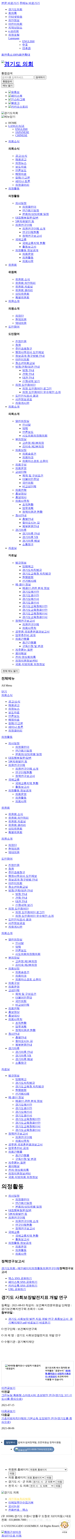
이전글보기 (8, 1388)
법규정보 (21, 562)
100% (16, 54)
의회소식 (14, 141)
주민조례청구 (23, 348)
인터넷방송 (15, 16)
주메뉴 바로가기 (30, 3)
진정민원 (21, 341)
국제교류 (21, 239)
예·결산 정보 (23, 584)
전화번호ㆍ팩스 (18, 1509)
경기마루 (21, 529)
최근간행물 (29, 642)
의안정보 (14, 20)
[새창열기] (14, 92)
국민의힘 (27, 482)
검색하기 (40, 77)
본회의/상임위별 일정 (35, 214)
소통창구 (27, 544)
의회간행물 (22, 638)
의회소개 (14, 406)
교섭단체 (21, 471)
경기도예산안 (30, 591)
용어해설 (21, 653)
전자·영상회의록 (25, 657)
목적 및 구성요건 (32, 475)
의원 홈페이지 (17, 1477)
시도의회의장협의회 (34, 435)
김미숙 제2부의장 (33, 446)
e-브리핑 (13, 31)
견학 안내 (28, 373)
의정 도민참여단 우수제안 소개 (41, 392)
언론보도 (21, 170)
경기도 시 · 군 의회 (20, 1481)
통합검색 (7, 73)
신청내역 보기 (31, 381)
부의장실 (21, 439)
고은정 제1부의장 (33, 442)
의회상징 (21, 450)
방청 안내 (28, 370)
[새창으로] (15, 95)
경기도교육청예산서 (34, 613)
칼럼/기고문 (22, 177)
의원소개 (14, 301)
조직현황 (27, 504)
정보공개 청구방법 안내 (30, 355)
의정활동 (14, 188)
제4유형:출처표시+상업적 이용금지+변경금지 (58, 1373)
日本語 (26, 48)
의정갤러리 (22, 184)
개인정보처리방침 (19, 1498)
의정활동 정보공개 (26, 250)
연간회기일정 (30, 210)
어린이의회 (15, 23)
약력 (25, 428)
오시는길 (14, 1506)
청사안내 (21, 515)
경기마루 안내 (31, 533)
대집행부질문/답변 (26, 217)
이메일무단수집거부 (20, 1502)
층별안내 (27, 519)
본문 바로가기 (10, 3)
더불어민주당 (30, 479)
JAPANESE (22, 132)
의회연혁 (21, 490)
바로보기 (33, 1322)
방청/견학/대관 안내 (27, 366)
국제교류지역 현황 (33, 243)
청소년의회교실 (25, 363)
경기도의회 (15, 9)
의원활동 (27, 257)
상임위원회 (22, 293)
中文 (25, 44)
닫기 (4, 691)
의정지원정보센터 (26, 660)
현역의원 (21, 319)
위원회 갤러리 (24, 290)
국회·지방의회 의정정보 (30, 664)
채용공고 (21, 159)
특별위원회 (22, 297)
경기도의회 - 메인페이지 (16, 1268)
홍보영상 (21, 493)
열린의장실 (22, 421)
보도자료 (21, 166)
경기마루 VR (30, 537)
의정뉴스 (21, 163)
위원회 (12, 264)
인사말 (26, 424)
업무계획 (27, 508)
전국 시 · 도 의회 (18, 1485)
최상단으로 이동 (11, 1535)
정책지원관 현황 (32, 511)
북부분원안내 (30, 526)
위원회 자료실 (24, 286)
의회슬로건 (29, 453)
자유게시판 (22, 403)
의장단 (19, 315)
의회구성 (21, 464)
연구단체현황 (30, 232)
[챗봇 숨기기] (68, 1520)
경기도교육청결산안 (34, 609)
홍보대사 (21, 497)
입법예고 (27, 566)
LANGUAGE (16, 126)
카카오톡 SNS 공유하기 (22, 1285)
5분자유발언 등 (24, 221)
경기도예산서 (30, 599)
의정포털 (14, 34)
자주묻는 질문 (24, 649)
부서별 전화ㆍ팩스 (39, 1519)
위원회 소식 (22, 279)
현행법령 (27, 577)
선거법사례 (29, 580)
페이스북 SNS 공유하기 (22, 1281)
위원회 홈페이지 (18, 1469)
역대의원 (21, 323)
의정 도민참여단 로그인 (37, 388)
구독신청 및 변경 (32, 646)
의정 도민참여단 (25, 384)
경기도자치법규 (32, 569)
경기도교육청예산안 (34, 606)
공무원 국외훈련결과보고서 (32, 631)
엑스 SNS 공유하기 (20, 1278)
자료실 (12, 548)
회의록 (12, 13)
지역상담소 (15, 27)
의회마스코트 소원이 (35, 461)
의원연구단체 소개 (33, 228)
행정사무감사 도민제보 (29, 352)
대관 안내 (28, 377)
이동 (12, 1473)
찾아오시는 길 (31, 522)
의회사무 (27, 261)
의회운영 (27, 253)
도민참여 (14, 326)
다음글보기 (8, 1411)
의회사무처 (22, 500)
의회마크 (27, 457)
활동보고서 (29, 246)
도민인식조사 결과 (26, 395)
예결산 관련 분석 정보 (36, 588)
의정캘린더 (29, 206)
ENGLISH (28, 41)
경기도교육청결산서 (34, 617)
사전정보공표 (23, 399)
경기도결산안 (30, 595)
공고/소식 (21, 155)
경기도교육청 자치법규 (36, 573)
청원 (18, 344)
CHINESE (21, 135)
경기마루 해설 (31, 540)
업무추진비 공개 (25, 635)
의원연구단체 (23, 224)
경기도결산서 (30, 602)
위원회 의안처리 (25, 282)
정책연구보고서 (32, 235)
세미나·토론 (22, 181)
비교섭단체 (29, 486)
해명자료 (21, 174)
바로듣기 (44, 1322)
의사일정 (21, 203)
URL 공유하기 (17, 1289)
